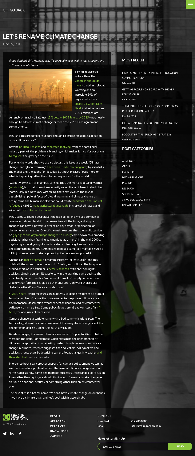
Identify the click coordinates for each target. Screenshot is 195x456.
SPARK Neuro (17, 294)
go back (17, 10)
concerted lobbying (58, 147)
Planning (128, 183)
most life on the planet (36, 210)
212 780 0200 (139, 421)
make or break (33, 260)
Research (128, 188)
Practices (57, 426)
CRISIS (126, 166)
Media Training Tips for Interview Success (150, 123)
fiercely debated (59, 269)
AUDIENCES (128, 161)
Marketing (129, 172)
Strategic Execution (136, 199)
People (55, 416)
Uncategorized (132, 205)
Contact (104, 415)
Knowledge (59, 431)
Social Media (130, 194)
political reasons (29, 147)
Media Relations (132, 177)
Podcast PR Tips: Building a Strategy (146, 134)
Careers (56, 436)
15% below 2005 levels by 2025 (68, 117)
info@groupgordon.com (146, 425)
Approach (58, 421)
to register (15, 156)
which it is (16, 187)
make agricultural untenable (51, 205)
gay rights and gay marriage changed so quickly (42, 235)
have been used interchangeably (67, 167)
